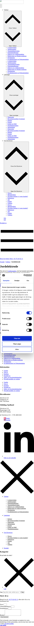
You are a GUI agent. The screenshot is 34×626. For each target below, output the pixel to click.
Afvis (17, 349)
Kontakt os (7, 376)
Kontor (10, 122)
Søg (1, 592)
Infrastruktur (11, 127)
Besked (2, 615)
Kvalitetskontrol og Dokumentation (18, 59)
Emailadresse (4, 608)
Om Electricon (8, 532)
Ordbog (10, 203)
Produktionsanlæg (13, 125)
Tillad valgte (17, 344)
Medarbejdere (12, 195)
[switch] (29, 318)
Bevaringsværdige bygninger (16, 119)
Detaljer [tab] (17, 280)
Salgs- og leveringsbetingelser (13, 377)
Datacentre (11, 117)
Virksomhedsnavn (5, 606)
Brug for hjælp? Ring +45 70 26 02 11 (11, 258)
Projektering (11, 58)
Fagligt (10, 201)
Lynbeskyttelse (12, 47)
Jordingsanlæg (12, 49)
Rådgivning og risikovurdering (17, 508)
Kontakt (6, 548)
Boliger (10, 120)
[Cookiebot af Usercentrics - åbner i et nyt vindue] (24, 275)
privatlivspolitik (9, 623)
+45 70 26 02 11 (13, 599)
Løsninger (7, 515)
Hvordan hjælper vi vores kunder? (18, 196)
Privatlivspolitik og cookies (12, 379)
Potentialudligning (13, 52)
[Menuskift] (1, 6)
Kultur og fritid (12, 124)
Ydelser (6, 496)
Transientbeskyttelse (14, 51)
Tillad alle (17, 338)
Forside (2, 262)
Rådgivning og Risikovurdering (17, 56)
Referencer (11, 198)
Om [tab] (28, 280)
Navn (2, 604)
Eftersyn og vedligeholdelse (16, 54)
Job (9, 200)
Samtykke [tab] (6, 280)
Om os (10, 193)
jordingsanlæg (12, 271)
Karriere (6, 374)
